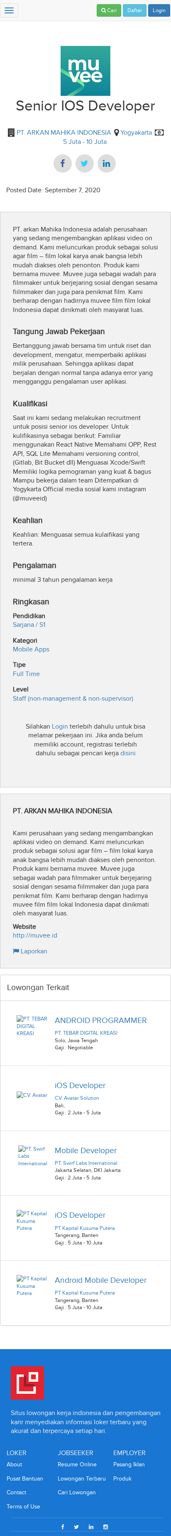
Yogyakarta (136, 132)
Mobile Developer (86, 1150)
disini (128, 753)
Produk (122, 1479)
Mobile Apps (31, 649)
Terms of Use (23, 1506)
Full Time (26, 673)
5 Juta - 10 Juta (85, 141)
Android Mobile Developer (101, 1280)
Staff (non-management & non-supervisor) (73, 698)
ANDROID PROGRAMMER (101, 1020)
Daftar (134, 10)
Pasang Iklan (129, 1464)
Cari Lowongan (77, 1492)
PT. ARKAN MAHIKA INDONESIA (63, 132)
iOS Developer (80, 1085)
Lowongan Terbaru (82, 1479)
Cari (111, 10)
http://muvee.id (35, 935)
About (14, 1464)
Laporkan (33, 951)
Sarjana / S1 (29, 624)
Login (159, 10)
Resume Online (77, 1464)
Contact (16, 1492)
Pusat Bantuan (25, 1479)
